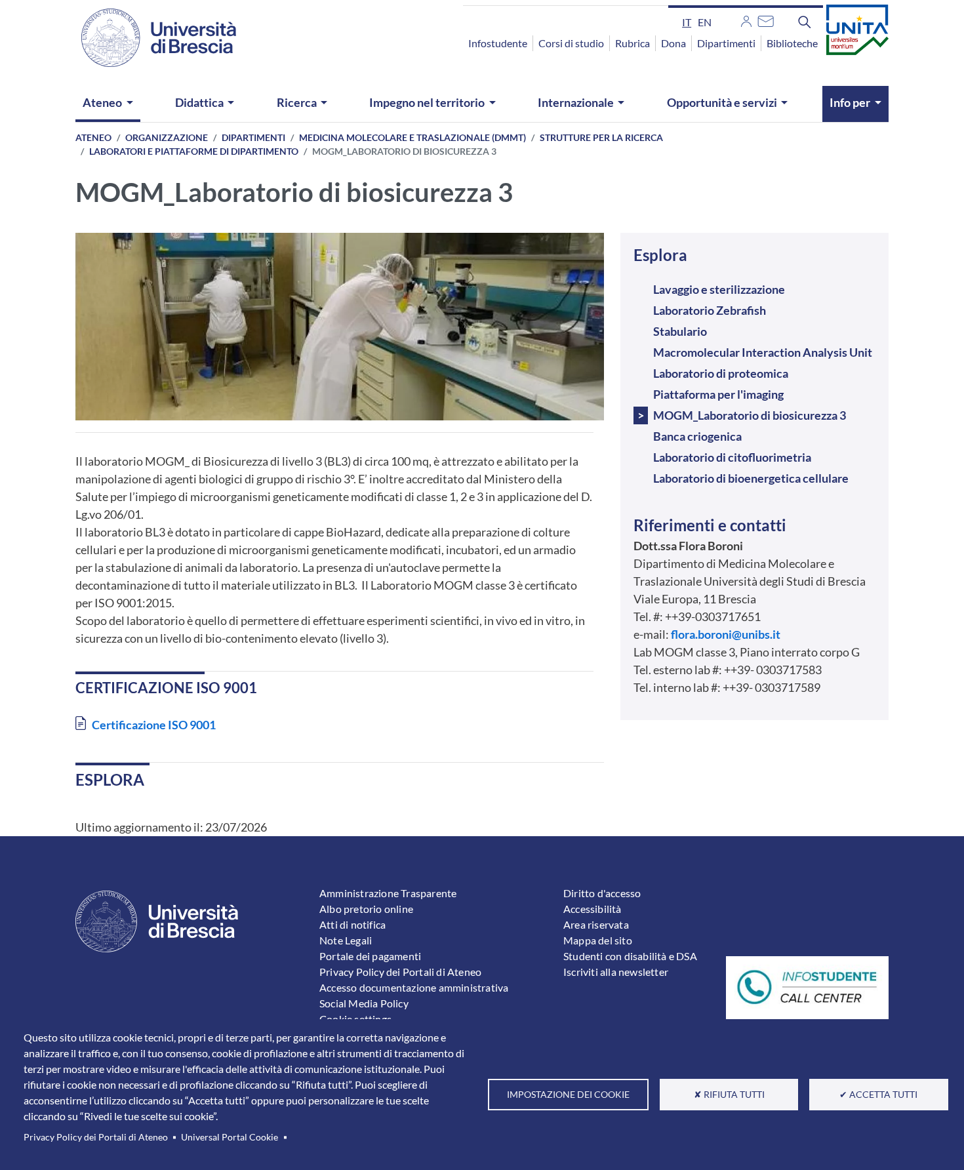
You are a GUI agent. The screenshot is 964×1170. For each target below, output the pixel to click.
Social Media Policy (364, 1003)
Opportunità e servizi (722, 102)
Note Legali (345, 940)
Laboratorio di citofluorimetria (732, 457)
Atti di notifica (352, 924)
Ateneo (102, 102)
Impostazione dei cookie (568, 1094)
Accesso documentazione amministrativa (413, 987)
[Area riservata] (746, 19)
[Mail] (765, 19)
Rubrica (632, 43)
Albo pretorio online (366, 908)
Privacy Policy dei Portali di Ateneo (96, 1137)
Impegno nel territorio (427, 102)
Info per (850, 102)
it (686, 22)
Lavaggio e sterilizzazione (719, 289)
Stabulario (680, 331)
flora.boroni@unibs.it (725, 634)
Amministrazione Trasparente (387, 893)
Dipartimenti (726, 43)
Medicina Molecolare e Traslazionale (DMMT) (412, 137)
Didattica (199, 102)
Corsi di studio (571, 43)
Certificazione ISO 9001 (154, 724)
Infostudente (497, 43)
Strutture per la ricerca (601, 137)
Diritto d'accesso (602, 893)
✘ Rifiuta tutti (729, 1094)
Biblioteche (792, 43)
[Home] (151, 37)
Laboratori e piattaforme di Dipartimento (193, 151)
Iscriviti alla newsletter (615, 971)
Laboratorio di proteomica (720, 373)
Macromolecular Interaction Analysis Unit (762, 352)
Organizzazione (166, 137)
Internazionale (576, 102)
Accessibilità (592, 908)
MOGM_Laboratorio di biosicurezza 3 (749, 415)
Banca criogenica (697, 436)
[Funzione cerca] (804, 21)
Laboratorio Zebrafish (709, 310)
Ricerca (297, 102)
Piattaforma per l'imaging (718, 394)
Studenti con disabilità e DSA (630, 956)
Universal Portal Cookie (229, 1137)
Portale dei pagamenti (370, 956)
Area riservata (596, 924)
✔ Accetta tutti (878, 1094)
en (705, 22)
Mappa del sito (597, 940)
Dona (673, 43)
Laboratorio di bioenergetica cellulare (751, 478)
